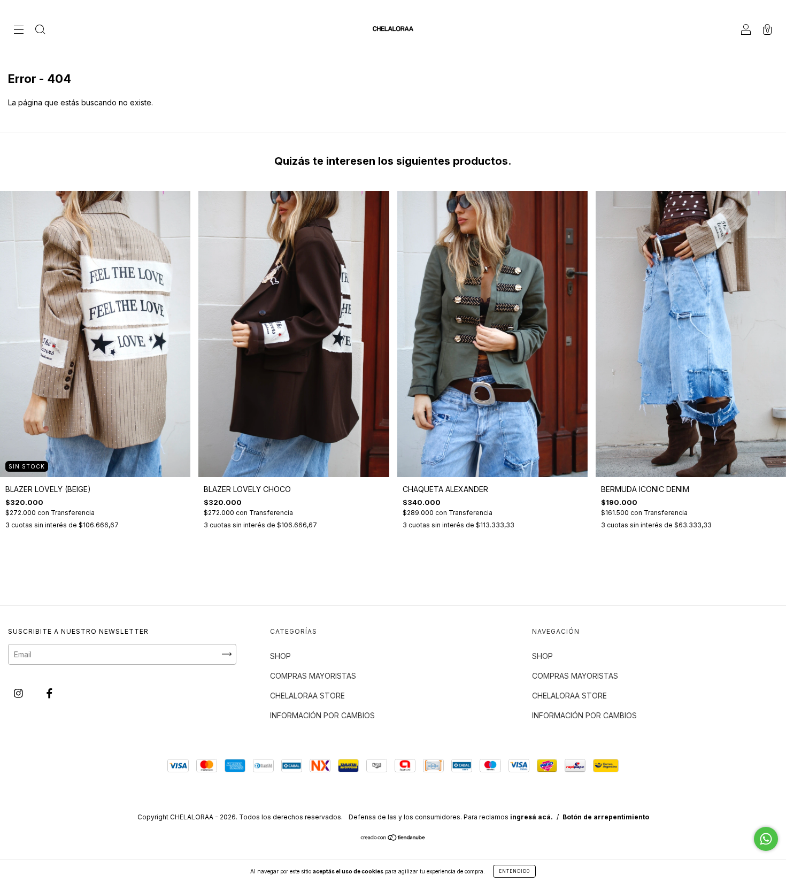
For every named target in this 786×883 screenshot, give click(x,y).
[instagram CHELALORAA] (19, 692)
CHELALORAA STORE (307, 695)
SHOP (280, 656)
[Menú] (18, 30)
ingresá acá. (531, 817)
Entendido (514, 871)
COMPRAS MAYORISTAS (313, 675)
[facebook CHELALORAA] (49, 692)
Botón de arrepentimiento (605, 817)
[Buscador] (40, 30)
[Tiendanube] (393, 838)
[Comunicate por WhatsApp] (766, 839)
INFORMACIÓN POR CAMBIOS (322, 715)
